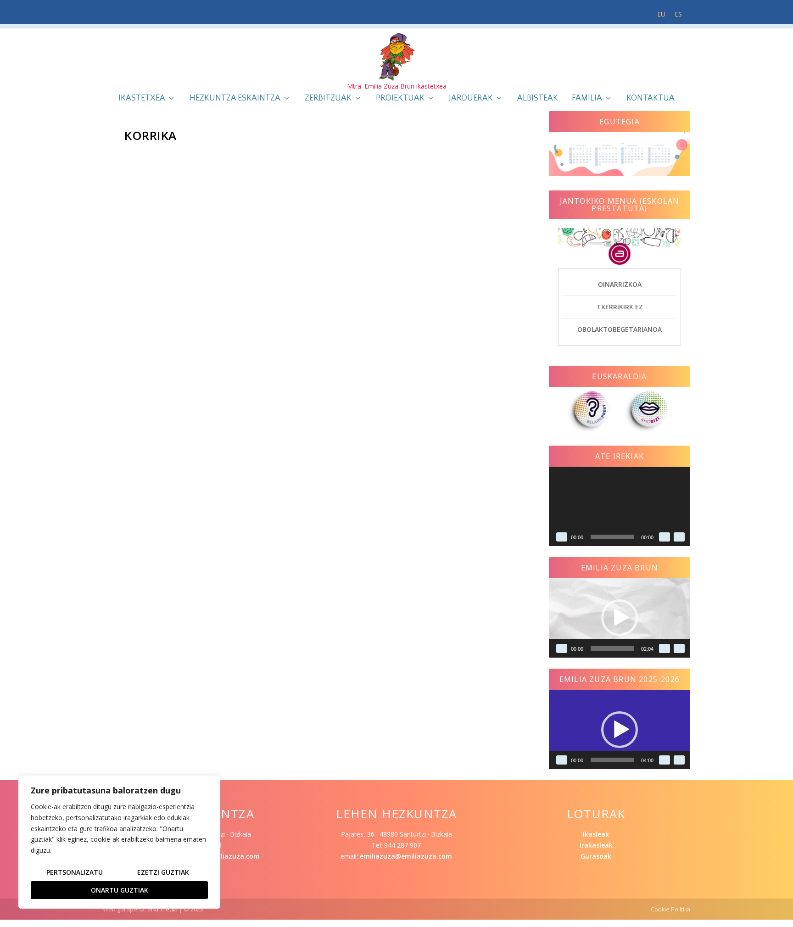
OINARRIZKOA (620, 284)
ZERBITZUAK (328, 99)
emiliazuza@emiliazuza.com (406, 856)
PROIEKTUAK (400, 99)
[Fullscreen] (679, 537)
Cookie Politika (670, 909)
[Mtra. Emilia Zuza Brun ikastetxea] (396, 57)
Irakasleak (596, 845)
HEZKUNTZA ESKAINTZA (235, 99)
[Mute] (664, 537)
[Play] (561, 537)
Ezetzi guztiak (163, 872)
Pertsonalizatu (74, 872)
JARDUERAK (471, 99)
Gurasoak (596, 856)
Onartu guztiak (119, 890)
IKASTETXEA (141, 99)
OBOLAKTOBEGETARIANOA (619, 329)
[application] (619, 506)
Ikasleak (596, 834)
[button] (619, 617)
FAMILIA (587, 99)
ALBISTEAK (537, 99)
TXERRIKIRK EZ (620, 306)
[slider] (612, 648)
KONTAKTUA (650, 99)
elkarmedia (162, 909)
